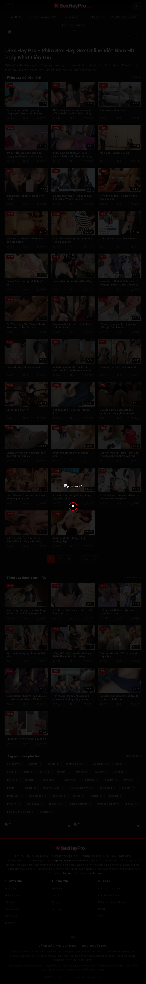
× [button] (73, 506)
